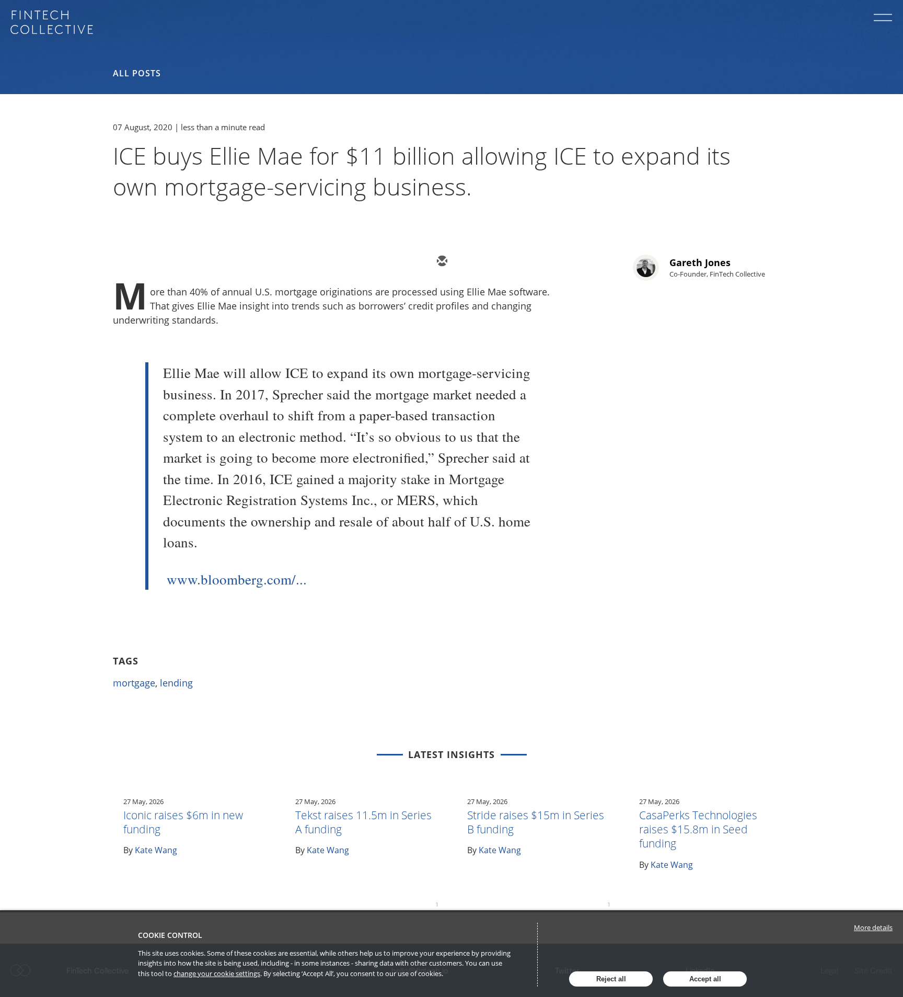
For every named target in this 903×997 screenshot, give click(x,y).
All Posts (137, 73)
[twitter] (472, 262)
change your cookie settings (216, 973)
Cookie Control (170, 935)
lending (176, 683)
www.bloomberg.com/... (237, 579)
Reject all (611, 979)
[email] (441, 262)
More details (873, 927)
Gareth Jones (700, 262)
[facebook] (535, 262)
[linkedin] (503, 262)
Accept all (705, 979)
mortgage (134, 683)
